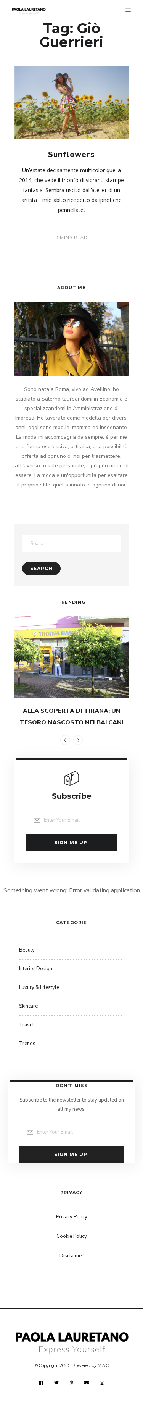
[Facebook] (41, 1383)
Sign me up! (71, 842)
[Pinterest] (72, 1383)
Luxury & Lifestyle (39, 987)
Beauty (27, 950)
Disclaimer (71, 1255)
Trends (27, 1043)
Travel (26, 1024)
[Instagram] (102, 1383)
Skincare (28, 1006)
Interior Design (35, 968)
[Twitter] (56, 1383)
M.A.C (103, 1365)
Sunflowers (71, 154)
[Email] (86, 1383)
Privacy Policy (71, 1216)
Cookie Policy (71, 1236)
